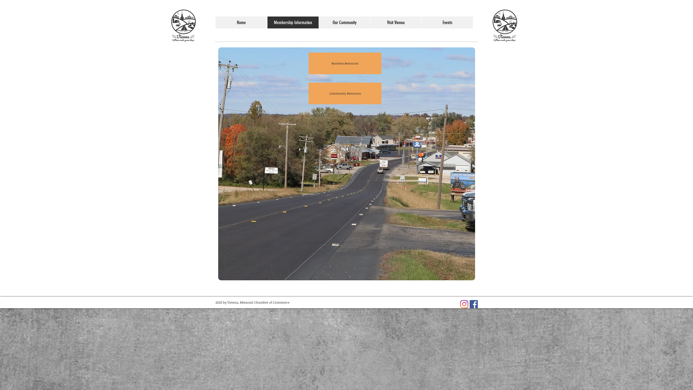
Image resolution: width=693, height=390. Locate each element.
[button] (344, 22)
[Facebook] (474, 304)
